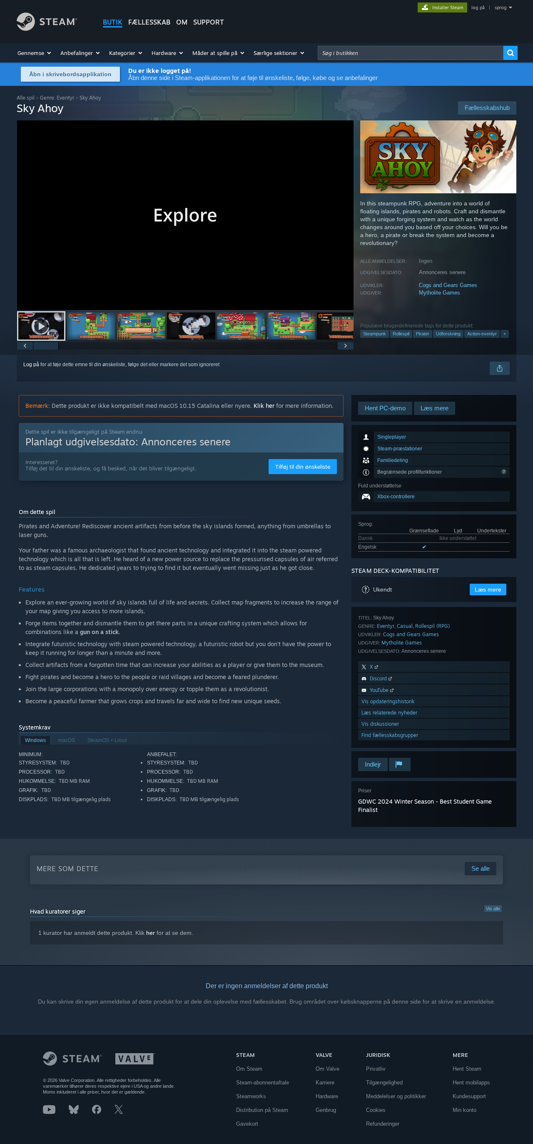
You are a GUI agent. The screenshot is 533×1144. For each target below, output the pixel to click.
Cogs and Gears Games (448, 285)
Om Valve (327, 1069)
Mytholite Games (439, 293)
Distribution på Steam (262, 1110)
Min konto (464, 1110)
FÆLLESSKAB (149, 22)
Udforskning (448, 333)
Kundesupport (469, 1096)
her (150, 932)
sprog (501, 7)
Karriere (325, 1082)
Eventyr (385, 626)
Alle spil (26, 98)
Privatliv (376, 1069)
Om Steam (249, 1069)
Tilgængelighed (384, 1082)
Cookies (376, 1110)
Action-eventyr (482, 333)
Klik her (264, 405)
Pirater (422, 333)
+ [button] (504, 333)
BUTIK (112, 22)
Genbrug (326, 1110)
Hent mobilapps (471, 1082)
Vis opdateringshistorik (387, 701)
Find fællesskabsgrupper (389, 735)
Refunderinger (382, 1124)
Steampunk (374, 333)
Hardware (327, 1096)
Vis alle (493, 908)
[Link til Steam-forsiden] (47, 28)
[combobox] (410, 53)
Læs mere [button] (488, 589)
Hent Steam (467, 1069)
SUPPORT (208, 22)
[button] (34, 52)
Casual (405, 626)
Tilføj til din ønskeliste (302, 466)
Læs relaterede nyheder (389, 712)
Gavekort (247, 1124)
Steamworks (251, 1096)
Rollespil (401, 333)
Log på (31, 364)
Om (181, 22)
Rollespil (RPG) (432, 626)
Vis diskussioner (380, 724)
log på (478, 7)
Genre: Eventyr (57, 98)
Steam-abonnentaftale (262, 1082)
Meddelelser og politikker (396, 1096)
